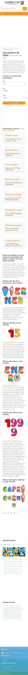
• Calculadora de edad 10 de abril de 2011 (12, 605)
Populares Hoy (7, 544)
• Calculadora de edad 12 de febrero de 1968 (12, 570)
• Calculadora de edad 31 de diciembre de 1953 (13, 610)
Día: (4, 81)
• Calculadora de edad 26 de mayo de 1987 (12, 573)
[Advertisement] (14, 31)
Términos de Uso (7, 668)
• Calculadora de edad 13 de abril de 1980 (12, 557)
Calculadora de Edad (13, 48)
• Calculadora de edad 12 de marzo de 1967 (12, 618)
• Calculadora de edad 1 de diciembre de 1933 (13, 571)
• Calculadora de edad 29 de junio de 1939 (12, 611)
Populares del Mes (17, 544)
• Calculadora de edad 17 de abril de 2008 (12, 617)
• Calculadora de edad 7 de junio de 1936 (11, 612)
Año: (4, 95)
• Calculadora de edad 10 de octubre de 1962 (12, 563)
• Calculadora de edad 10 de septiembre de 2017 (13, 608)
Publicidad (5, 660)
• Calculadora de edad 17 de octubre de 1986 (12, 559)
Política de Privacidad (8, 666)
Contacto (5, 658)
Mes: (4, 88)
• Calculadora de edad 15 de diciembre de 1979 (13, 566)
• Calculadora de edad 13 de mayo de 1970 (12, 568)
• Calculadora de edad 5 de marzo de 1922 (12, 564)
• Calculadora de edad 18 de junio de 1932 (12, 615)
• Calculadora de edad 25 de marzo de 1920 (12, 561)
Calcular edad (14, 103)
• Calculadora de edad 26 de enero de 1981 (12, 614)
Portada (5, 48)
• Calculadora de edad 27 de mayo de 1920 (12, 607)
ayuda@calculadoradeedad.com (12, 652)
